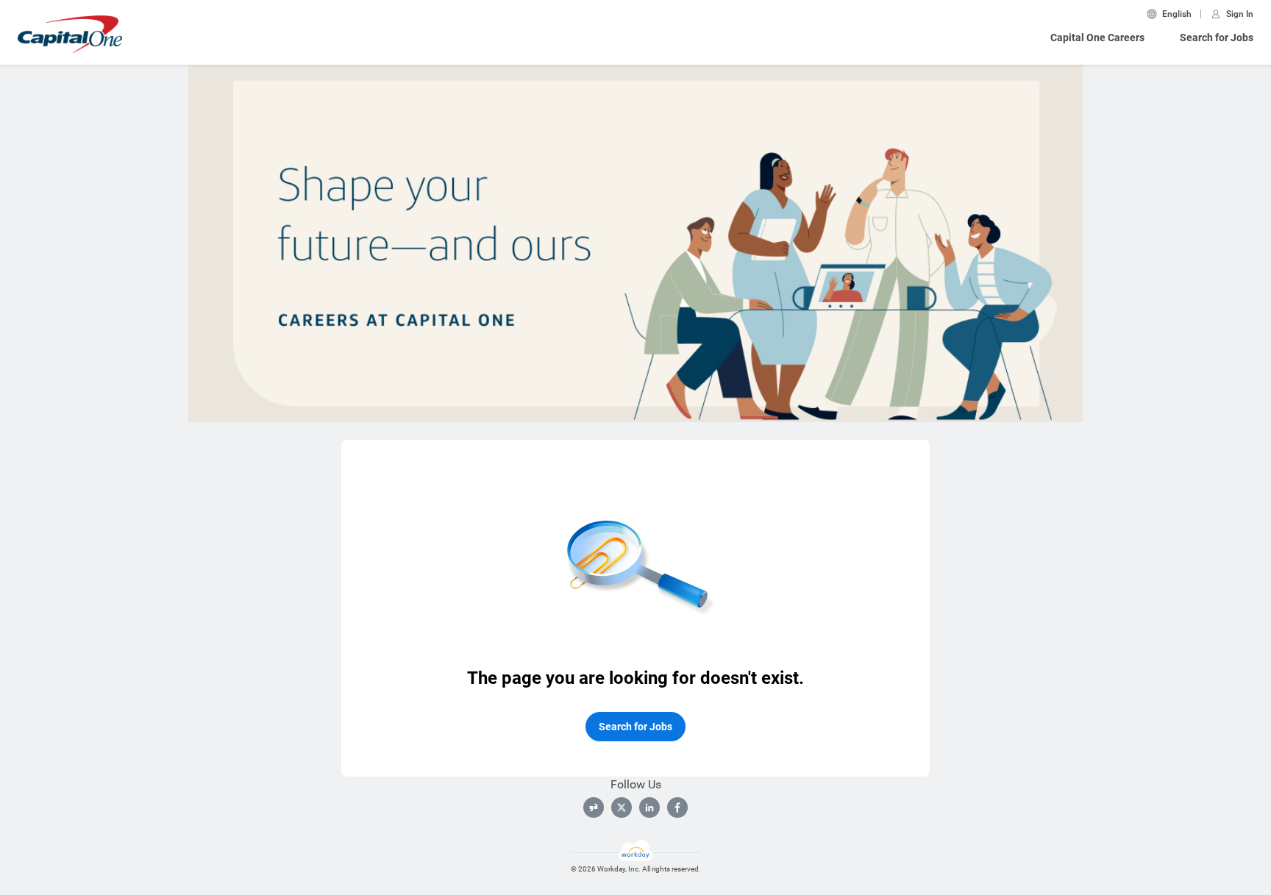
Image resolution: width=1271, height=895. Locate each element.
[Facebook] (677, 807)
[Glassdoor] (593, 807)
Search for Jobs (1216, 37)
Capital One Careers (1097, 37)
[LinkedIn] (649, 807)
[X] (621, 807)
